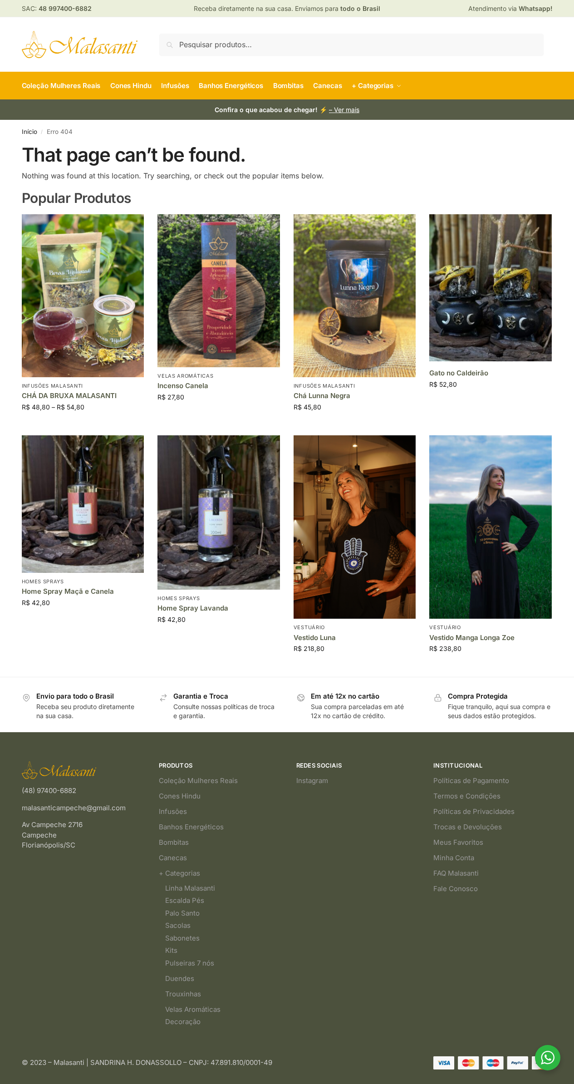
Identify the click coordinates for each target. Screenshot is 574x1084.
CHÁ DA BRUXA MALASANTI (69, 395)
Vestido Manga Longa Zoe (472, 637)
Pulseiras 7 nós (189, 963)
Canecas (173, 857)
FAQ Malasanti (456, 873)
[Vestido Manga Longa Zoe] (490, 527)
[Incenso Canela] (218, 290)
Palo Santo (182, 913)
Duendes (179, 978)
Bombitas (174, 842)
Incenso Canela (182, 385)
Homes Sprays (43, 581)
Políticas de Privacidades (474, 811)
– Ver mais (344, 109)
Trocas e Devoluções (467, 827)
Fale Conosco (455, 888)
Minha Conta (453, 857)
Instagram (312, 780)
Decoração (183, 1021)
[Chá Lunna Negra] (355, 296)
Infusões (173, 811)
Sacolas (178, 925)
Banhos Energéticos (191, 827)
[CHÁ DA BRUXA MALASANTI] (83, 296)
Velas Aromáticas (185, 376)
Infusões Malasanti (52, 386)
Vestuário (309, 627)
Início (29, 131)
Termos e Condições (466, 796)
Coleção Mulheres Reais (198, 780)
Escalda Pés (184, 900)
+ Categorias (179, 873)
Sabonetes (182, 938)
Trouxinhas (183, 994)
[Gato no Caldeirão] (490, 287)
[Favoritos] (130, 228)
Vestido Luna (315, 637)
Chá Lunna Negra (322, 395)
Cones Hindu (180, 796)
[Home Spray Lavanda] (218, 512)
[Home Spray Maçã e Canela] (83, 504)
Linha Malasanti (190, 888)
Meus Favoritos (458, 842)
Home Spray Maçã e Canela (68, 591)
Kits (171, 950)
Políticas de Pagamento (471, 780)
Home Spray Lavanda (192, 608)
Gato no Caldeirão (458, 373)
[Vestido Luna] (355, 527)
